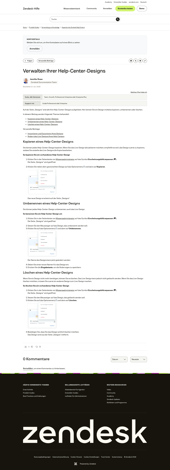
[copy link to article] (145, 61)
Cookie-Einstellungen (91, 457)
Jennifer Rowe (36, 79)
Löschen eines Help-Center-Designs (43, 124)
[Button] (26, 346)
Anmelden (107, 8)
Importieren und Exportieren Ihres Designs (45, 133)
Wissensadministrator (65, 159)
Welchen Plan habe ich (139, 92)
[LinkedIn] (131, 61)
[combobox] (119, 359)
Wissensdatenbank (71, 8)
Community (92, 8)
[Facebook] (140, 61)
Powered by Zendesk (88, 464)
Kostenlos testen (125, 8)
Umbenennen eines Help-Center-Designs (45, 121)
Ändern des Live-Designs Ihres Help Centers (46, 136)
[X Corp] (136, 61)
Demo (141, 8)
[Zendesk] (85, 431)
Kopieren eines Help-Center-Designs (43, 119)
